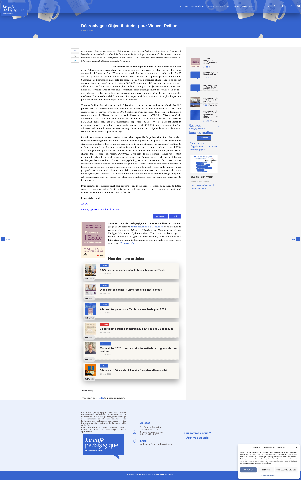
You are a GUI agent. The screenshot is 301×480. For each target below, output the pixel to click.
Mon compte (248, 6)
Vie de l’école (222, 6)
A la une (184, 6)
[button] (296, 447)
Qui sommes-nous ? (197, 433)
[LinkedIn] (291, 5)
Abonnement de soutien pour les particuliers (210, 99)
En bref (210, 6)
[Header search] (268, 6)
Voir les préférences (286, 470)
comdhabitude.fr (198, 188)
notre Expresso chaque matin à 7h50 (103, 428)
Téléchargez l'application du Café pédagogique (204, 146)
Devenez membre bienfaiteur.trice (210, 73)
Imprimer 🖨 (160, 216)
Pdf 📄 (175, 216)
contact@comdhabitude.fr (202, 185)
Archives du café (197, 437)
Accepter (248, 470)
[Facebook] (282, 5)
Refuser (266, 470)
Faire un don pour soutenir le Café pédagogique (210, 87)
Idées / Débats (197, 6)
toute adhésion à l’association (147, 227)
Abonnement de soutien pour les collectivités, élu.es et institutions (210, 114)
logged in (100, 398)
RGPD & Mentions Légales (142, 475)
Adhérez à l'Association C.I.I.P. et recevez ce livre (210, 61)
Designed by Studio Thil (164, 475)
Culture (235, 6)
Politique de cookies (267, 475)
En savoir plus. (128, 243)
